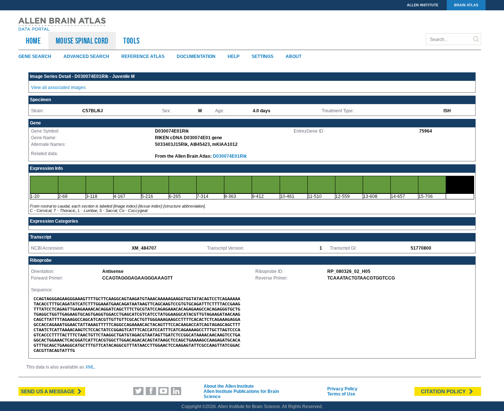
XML (89, 367)
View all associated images (58, 87)
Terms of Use (341, 394)
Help (233, 56)
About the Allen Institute (229, 386)
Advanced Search (86, 56)
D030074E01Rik (230, 156)
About (293, 56)
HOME (33, 40)
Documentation (196, 56)
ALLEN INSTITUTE (422, 5)
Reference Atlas (143, 56)
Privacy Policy (342, 388)
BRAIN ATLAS (466, 5)
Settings (262, 56)
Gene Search (34, 56)
